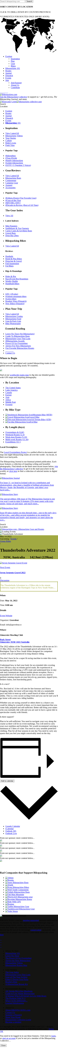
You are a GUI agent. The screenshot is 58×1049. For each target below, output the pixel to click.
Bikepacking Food (13, 319)
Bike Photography (13, 323)
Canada (8, 392)
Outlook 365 (10, 831)
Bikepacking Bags (13, 178)
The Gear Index (12, 972)
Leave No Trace (12, 956)
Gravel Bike (34, 417)
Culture (8, 140)
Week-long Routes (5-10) (16, 437)
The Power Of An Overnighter (18, 958)
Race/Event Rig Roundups (16, 279)
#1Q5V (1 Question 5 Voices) (18, 165)
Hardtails (9, 256)
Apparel (8, 185)
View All (9, 215)
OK (1, 1031)
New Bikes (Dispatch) (14, 303)
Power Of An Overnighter (16, 343)
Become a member (13, 1022)
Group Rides (5, 541)
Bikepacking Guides (14, 316)
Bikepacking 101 (12, 953)
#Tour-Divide (11, 158)
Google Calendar (12, 826)
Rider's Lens (10, 143)
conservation (35, 930)
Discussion (4, 580)
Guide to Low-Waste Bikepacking (20, 993)
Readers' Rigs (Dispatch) (16, 301)
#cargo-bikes (10, 299)
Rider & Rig (10, 276)
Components (10, 180)
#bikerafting (10, 156)
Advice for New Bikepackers (17, 960)
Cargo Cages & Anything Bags (18, 231)
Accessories (10, 188)
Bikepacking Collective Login (18, 1020)
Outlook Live (11, 833)
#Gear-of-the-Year (13, 200)
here (2, 935)
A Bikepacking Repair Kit (16, 984)
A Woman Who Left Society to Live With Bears (25, 996)
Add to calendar (7, 781)
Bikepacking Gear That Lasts (17, 338)
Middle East (10, 402)
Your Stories (10, 138)
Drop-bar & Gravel (13, 261)
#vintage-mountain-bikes (15, 296)
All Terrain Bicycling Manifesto (19, 991)
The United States (13, 388)
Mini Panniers (11, 226)
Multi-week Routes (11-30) (16, 439)
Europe (8, 395)
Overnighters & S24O (14, 432)
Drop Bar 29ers (12, 235)
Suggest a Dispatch (13, 1015)
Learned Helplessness (14, 1003)
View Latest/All (12, 133)
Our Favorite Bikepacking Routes (19, 348)
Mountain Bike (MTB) (42, 415)
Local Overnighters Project (15, 452)
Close (3, 1045)
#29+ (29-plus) (11, 294)
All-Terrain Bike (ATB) (41, 419)
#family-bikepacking (14, 160)
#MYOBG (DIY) (13, 203)
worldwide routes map (19, 375)
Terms (51, 1029)
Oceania (8, 404)
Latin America (11, 390)
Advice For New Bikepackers (18, 346)
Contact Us (10, 353)
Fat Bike (33, 422)
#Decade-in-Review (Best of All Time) (21, 205)
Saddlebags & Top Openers (17, 228)
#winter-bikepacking (14, 163)
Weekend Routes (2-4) (15, 435)
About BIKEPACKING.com (17, 1010)
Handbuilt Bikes (12, 283)
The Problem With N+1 (15, 998)
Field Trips (10, 145)
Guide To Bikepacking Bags (17, 336)
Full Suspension (12, 263)
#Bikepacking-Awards (15, 341)
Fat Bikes (9, 266)
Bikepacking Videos (14, 136)
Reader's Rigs (11, 982)
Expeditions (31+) (13, 442)
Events (13, 539)
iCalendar (9, 828)
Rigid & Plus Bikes (13, 259)
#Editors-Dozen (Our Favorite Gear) (20, 198)
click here (13, 471)
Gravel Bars (10, 233)
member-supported (31, 920)
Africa (8, 400)
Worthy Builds (11, 281)
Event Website (6, 615)
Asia (7, 397)
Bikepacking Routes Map (16, 965)
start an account (9, 1038)
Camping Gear (11, 183)
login (53, 1036)
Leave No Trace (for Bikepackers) (20, 334)
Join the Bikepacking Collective (13, 97)
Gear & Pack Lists (13, 321)
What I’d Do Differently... (16, 1001)
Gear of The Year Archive (16, 977)
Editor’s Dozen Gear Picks (16, 979)
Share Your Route (13, 1017)
